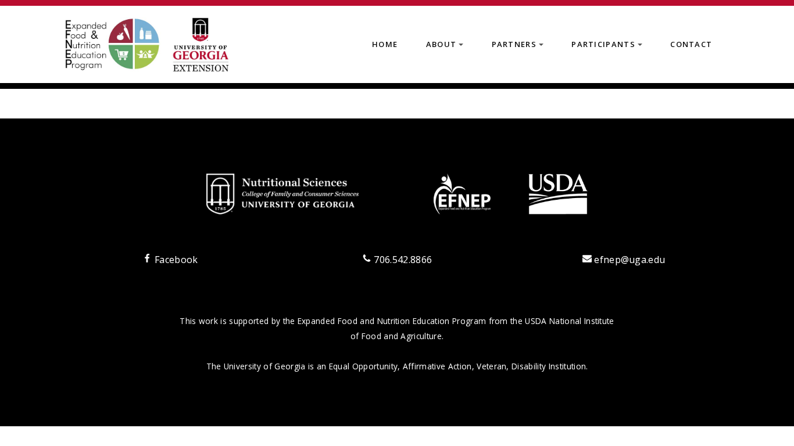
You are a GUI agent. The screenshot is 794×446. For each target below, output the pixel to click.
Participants (608, 47)
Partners (520, 47)
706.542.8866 (401, 259)
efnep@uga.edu (629, 259)
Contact (691, 44)
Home (385, 44)
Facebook (175, 259)
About (447, 47)
